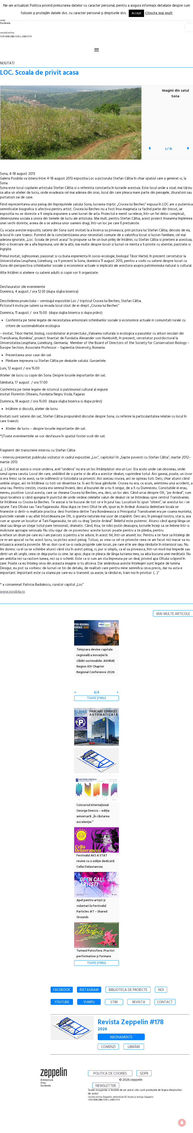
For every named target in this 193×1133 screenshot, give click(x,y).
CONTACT (165, 1002)
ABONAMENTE (121, 1037)
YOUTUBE (61, 1002)
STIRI (114, 1002)
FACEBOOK (61, 990)
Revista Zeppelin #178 (131, 1022)
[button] (189, 27)
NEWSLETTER (106, 1086)
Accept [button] (136, 13)
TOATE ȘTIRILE (96, 698)
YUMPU (89, 1002)
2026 (102, 1029)
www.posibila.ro (12, 592)
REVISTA (138, 1002)
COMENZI (108, 1047)
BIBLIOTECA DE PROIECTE (128, 990)
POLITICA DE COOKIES (110, 1073)
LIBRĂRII (134, 1047)
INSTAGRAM (89, 990)
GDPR (144, 1073)
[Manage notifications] (182, 1122)
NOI (161, 990)
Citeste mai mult (159, 13)
